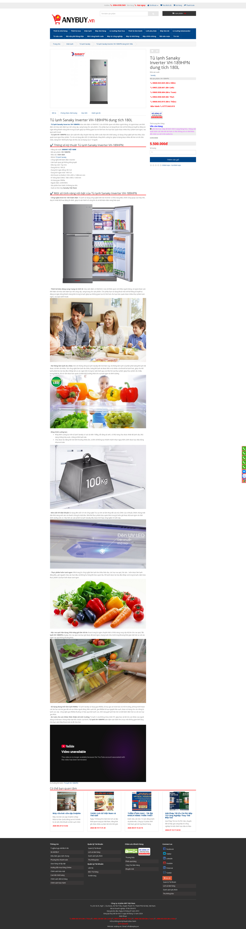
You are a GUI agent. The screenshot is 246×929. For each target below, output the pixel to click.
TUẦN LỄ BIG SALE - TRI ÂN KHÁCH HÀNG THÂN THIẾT (140, 814)
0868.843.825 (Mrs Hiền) (164, 83)
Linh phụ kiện (151, 31)
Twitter (168, 854)
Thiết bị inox (76, 31)
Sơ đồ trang (92, 876)
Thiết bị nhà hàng (60, 31)
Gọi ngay (141, 5)
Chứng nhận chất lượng (68, 113)
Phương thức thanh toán (59, 860)
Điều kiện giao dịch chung (60, 856)
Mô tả (54, 113)
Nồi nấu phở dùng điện (75, 36)
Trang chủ (56, 44)
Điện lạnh (88, 31)
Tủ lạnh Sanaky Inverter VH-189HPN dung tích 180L (114, 44)
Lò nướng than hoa (117, 31)
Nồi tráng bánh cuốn (95, 36)
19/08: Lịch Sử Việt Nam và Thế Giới (103, 814)
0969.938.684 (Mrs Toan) (164, 92)
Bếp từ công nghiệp (115, 36)
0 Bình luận (166, 165)
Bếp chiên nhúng (149, 36)
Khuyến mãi (130, 869)
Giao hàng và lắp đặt (58, 864)
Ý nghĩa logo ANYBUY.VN (60, 848)
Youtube (169, 863)
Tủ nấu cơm (58, 36)
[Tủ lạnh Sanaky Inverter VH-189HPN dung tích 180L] (98, 78)
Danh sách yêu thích (95, 856)
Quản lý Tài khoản (94, 848)
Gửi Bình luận (176, 165)
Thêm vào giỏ (173, 159)
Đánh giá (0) (96, 113)
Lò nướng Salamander (182, 31)
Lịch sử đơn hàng (94, 852)
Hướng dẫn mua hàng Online (61, 867)
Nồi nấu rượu (165, 36)
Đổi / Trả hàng (93, 872)
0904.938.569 (119, 5)
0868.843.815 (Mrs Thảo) (164, 101)
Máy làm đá (164, 31)
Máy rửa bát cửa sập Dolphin (67, 813)
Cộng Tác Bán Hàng (133, 865)
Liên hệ (90, 868)
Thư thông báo (93, 860)
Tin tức (176, 36)
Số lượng (153, 148)
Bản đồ (167, 878)
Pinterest (169, 868)
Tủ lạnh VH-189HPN (71, 783)
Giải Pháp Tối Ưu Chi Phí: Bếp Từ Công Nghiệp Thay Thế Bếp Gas (178, 815)
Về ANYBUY (55, 852)
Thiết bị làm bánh (135, 31)
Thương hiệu (130, 857)
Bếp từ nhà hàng (132, 36)
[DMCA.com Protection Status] (131, 851)
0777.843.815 (123, 924)
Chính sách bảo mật (58, 871)
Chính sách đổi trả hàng (59, 879)
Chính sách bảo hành (58, 883)
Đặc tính (84, 113)
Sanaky (153, 75)
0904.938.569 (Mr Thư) (163, 97)
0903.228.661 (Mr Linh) (163, 87)
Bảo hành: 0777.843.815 (163, 106)
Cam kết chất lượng (57, 875)
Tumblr (169, 873)
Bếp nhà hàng (100, 31)
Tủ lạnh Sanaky (85, 44)
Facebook (170, 849)
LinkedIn (169, 859)
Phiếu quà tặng (131, 861)
